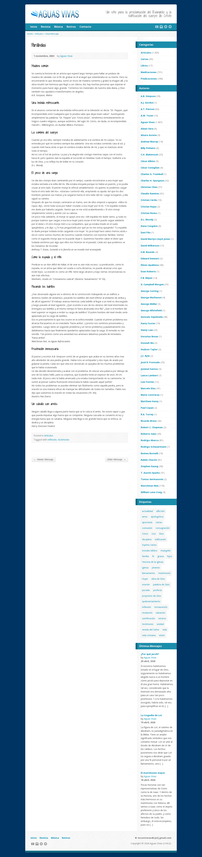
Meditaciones (148, 72)
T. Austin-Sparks (150, 472)
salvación (160, 612)
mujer (145, 578)
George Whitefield (151, 310)
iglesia (145, 567)
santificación (148, 618)
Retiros (71, 26)
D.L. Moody (147, 219)
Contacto (85, 26)
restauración (160, 607)
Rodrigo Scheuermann (153, 446)
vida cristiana (149, 635)
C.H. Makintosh (149, 154)
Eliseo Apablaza (150, 264)
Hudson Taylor (149, 349)
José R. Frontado (150, 362)
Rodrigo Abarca (150, 440)
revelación (147, 612)
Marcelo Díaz (148, 388)
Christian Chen (149, 187)
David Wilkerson (150, 245)
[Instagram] (161, 26)
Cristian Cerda (149, 199)
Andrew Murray (149, 141)
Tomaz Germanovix (152, 479)
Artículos (39, 33)
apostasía (147, 522)
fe (153, 556)
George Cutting (150, 291)
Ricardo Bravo (149, 420)
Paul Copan (147, 407)
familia (145, 556)
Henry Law (147, 329)
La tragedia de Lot (151, 715)
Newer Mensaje (43, 459)
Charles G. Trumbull (152, 174)
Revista (45, 26)
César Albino (148, 161)
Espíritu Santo (149, 544)
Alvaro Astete (149, 135)
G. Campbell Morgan (152, 284)
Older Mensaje (116, 459)
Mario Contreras (150, 394)
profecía (157, 590)
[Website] (165, 26)
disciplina (147, 539)
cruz (154, 533)
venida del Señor (150, 629)
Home (30, 33)
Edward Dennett (150, 258)
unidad (160, 624)
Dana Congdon (149, 226)
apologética (157, 516)
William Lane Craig (151, 492)
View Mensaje (52, 33)
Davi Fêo (146, 232)
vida (165, 629)
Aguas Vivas (66, 55)
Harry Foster (148, 323)
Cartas (144, 59)
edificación (160, 539)
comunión (147, 527)
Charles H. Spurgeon (152, 180)
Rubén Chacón (149, 459)
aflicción (160, 511)
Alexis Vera (147, 128)
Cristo (145, 533)
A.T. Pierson (147, 109)
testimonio (63, 439)
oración (146, 584)
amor (145, 516)
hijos (169, 556)
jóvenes (156, 567)
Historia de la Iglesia (152, 561)
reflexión (52, 439)
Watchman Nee (149, 485)
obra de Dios (158, 578)
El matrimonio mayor (153, 772)
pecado (146, 590)
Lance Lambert (149, 375)
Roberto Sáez (148, 433)
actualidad (147, 511)
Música (58, 26)
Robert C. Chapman (152, 427)
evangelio (166, 550)
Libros (144, 65)
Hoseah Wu (147, 342)
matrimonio (164, 573)
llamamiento (148, 573)
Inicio (33, 26)
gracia (160, 556)
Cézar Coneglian (150, 167)
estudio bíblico (149, 550)
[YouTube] (156, 26)
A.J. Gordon (147, 102)
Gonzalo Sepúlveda (152, 316)
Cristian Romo (149, 213)
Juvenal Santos (149, 368)
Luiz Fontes (147, 381)
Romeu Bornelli (149, 453)
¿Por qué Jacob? (150, 654)
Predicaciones (149, 78)
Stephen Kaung (149, 466)
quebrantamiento (151, 601)
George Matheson (151, 297)
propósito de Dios (151, 595)
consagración (162, 527)
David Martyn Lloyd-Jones (155, 238)
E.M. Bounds (147, 252)
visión (162, 635)
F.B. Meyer (146, 277)
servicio (162, 618)
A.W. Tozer (147, 115)
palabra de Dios (161, 584)
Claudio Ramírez (150, 193)
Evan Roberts (148, 271)
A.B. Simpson (148, 96)
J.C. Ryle (145, 355)
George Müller (149, 303)
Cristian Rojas (149, 206)
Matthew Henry (150, 401)
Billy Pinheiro (148, 148)
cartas (159, 522)
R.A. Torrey (147, 414)
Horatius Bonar (149, 336)
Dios (161, 533)
